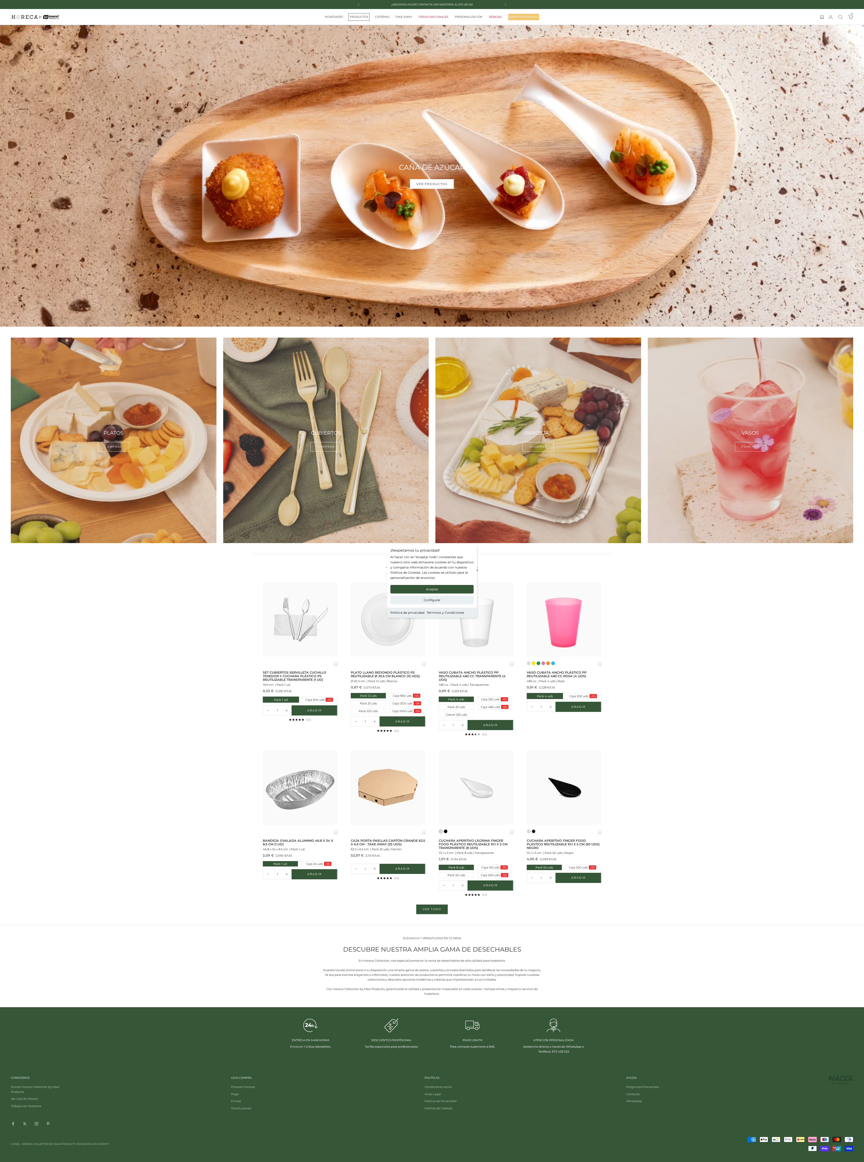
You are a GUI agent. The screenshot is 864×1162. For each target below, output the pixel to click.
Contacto (633, 1094)
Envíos (236, 1101)
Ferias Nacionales (433, 16)
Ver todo (432, 909)
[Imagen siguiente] (333, 619)
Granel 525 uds (456, 714)
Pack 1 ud (276, 700)
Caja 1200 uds (406, 703)
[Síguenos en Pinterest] (48, 1123)
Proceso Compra (243, 1087)
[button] (335, 664)
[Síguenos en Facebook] (13, 1123)
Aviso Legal (433, 1094)
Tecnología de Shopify (92, 1144)
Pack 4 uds (456, 699)
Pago (235, 1094)
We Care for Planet (24, 1099)
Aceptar (432, 589)
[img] (432, 176)
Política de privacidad (407, 613)
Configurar (432, 600)
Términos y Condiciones (445, 613)
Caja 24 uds (318, 864)
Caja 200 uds (581, 696)
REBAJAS (495, 16)
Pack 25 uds (368, 703)
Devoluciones (241, 1108)
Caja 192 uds (494, 867)
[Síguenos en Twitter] (24, 1123)
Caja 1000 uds (406, 711)
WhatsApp (634, 1101)
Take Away (403, 16)
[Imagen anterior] (267, 619)
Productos (359, 16)
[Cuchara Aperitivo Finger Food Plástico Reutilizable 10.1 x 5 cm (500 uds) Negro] (564, 787)
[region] (432, 176)
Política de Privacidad (441, 1101)
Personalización (468, 16)
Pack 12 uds (368, 695)
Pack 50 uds (456, 875)
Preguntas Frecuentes (642, 1087)
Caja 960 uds (406, 695)
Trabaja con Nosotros (26, 1106)
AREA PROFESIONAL (523, 16)
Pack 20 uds (456, 707)
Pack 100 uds (368, 711)
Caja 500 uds (317, 700)
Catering (382, 16)
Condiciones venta (438, 1087)
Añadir (322, 711)
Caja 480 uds (494, 707)
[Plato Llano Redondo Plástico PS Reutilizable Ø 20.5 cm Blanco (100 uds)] (388, 619)
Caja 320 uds (494, 699)
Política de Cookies (438, 1108)
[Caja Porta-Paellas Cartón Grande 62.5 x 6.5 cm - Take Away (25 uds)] (388, 787)
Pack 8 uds (456, 867)
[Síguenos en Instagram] (36, 1123)
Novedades (334, 16)
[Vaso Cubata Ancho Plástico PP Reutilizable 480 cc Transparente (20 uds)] (476, 619)
